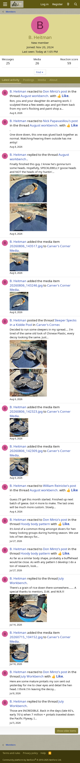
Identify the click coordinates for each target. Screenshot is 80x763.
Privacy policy (30, 753)
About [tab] (53, 80)
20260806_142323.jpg (26, 411)
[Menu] (5, 4)
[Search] (75, 4)
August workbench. (34, 96)
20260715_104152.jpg (26, 637)
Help (43, 753)
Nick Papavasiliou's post (60, 121)
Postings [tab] (28, 80)
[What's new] (68, 4)
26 (37, 63)
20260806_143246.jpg (26, 285)
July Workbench (32, 676)
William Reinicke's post (59, 486)
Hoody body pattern (35, 524)
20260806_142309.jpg (26, 451)
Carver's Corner (47, 325)
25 (8, 63)
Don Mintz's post (55, 91)
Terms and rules (11, 753)
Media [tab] (42, 80)
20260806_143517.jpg (26, 246)
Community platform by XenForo (32, 759)
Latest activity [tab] (10, 80)
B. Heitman (18, 91)
